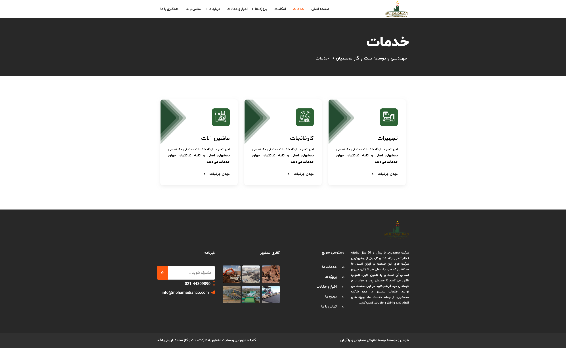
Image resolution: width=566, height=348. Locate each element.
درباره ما (214, 9)
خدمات (298, 9)
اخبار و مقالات (237, 9)
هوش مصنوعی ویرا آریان (358, 340)
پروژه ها (261, 9)
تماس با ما (193, 9)
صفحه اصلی (320, 9)
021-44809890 (197, 283)
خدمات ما (329, 267)
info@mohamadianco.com (185, 292)
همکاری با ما (169, 9)
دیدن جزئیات (387, 174)
